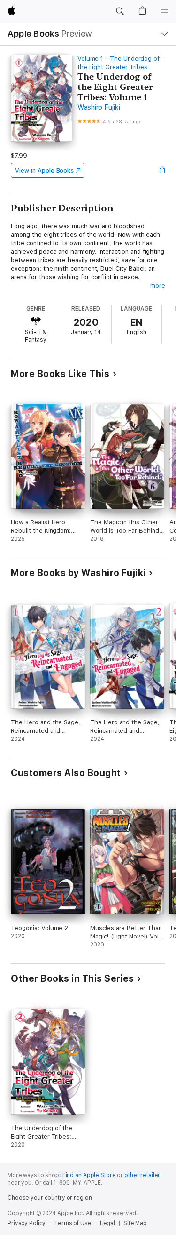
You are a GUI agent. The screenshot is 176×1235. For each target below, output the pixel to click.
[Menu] (164, 11)
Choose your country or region (50, 1198)
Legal (107, 1223)
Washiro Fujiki (98, 107)
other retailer (142, 1175)
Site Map (135, 1223)
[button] (119, 11)
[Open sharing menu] (162, 170)
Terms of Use (73, 1223)
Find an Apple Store (89, 1175)
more (157, 285)
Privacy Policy (27, 1223)
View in (44, 170)
